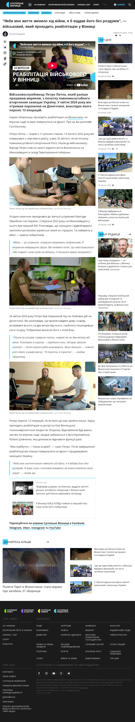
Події (39, 625)
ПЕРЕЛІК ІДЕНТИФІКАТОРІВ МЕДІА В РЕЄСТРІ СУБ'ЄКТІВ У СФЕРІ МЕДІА (17, 708)
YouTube (55, 528)
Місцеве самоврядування (70, 645)
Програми (8, 701)
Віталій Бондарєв (17, 34)
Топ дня (114, 658)
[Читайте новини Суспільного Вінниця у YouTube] (53, 673)
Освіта (64, 630)
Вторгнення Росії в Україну (61, 4)
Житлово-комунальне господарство (93, 637)
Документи (9, 697)
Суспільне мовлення (14, 681)
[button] (5, 41)
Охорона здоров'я (92, 13)
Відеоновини (92, 658)
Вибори (89, 630)
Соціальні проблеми (115, 652)
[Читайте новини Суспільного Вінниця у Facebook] (39, 673)
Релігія (64, 651)
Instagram (38, 528)
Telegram (15, 528)
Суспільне (84, 687)
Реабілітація (33, 13)
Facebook (78, 523)
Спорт (96, 4)
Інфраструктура (118, 635)
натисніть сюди (73, 690)
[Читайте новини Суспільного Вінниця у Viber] (61, 673)
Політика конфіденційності (13, 691)
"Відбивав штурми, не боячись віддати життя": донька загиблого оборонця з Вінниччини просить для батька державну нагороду (62, 490)
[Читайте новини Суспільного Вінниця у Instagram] (46, 673)
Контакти (8, 672)
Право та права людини (44, 645)
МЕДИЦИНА (46, 13)
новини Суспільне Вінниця (51, 523)
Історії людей (60, 13)
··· (105, 4)
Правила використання (16, 685)
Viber (26, 528)
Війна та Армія (74, 13)
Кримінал (90, 625)
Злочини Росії (93, 651)
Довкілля (41, 635)
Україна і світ (84, 4)
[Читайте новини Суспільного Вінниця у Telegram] (68, 673)
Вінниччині (75, 117)
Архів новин (9, 676)
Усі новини (39, 4)
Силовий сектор (94, 644)
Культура (8, 644)
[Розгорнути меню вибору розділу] (30, 4)
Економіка (42, 630)
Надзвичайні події (120, 630)
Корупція (66, 625)
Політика (41, 651)
